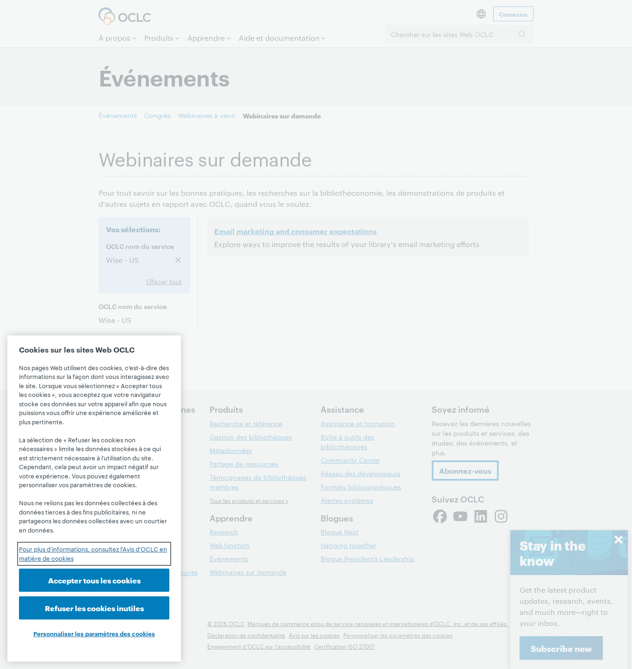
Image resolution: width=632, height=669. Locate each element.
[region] (94, 498)
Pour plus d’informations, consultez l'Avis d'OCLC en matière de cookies (93, 553)
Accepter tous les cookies (94, 580)
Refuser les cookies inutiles (94, 607)
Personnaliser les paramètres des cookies (94, 633)
